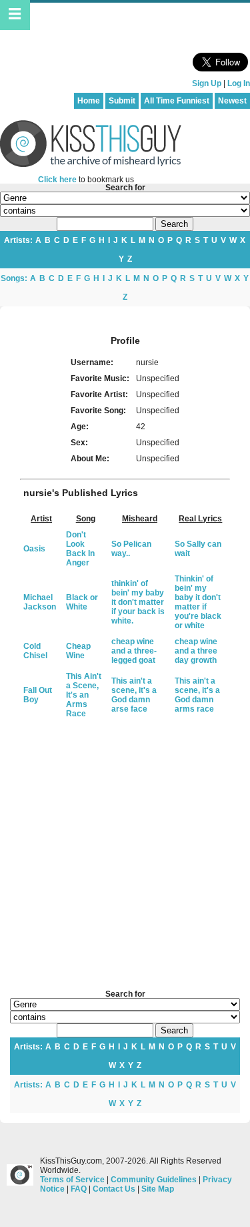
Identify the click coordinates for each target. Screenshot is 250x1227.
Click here (57, 179)
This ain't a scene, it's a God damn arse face (134, 695)
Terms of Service (72, 1179)
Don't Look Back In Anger (80, 548)
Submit (122, 100)
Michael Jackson (39, 602)
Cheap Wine (78, 651)
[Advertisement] (125, 855)
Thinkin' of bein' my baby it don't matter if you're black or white (198, 602)
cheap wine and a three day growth (196, 651)
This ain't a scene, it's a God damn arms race (197, 695)
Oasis (34, 548)
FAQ (79, 1189)
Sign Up (206, 83)
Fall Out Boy (37, 695)
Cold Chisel (35, 651)
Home (88, 100)
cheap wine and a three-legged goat (134, 651)
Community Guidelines (154, 1179)
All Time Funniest (176, 100)
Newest (232, 100)
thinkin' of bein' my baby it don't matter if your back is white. (138, 602)
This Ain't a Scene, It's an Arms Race (83, 695)
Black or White (82, 602)
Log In (238, 83)
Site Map (157, 1189)
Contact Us (114, 1189)
